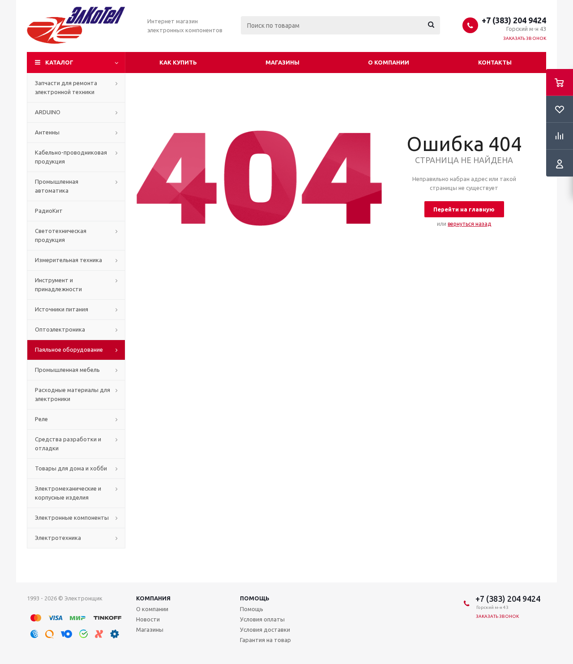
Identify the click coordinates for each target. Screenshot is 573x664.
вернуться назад (469, 224)
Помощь (254, 598)
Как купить (178, 62)
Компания (153, 598)
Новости (148, 619)
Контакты (495, 62)
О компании (388, 62)
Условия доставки (265, 629)
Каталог (59, 62)
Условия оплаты (262, 619)
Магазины (282, 62)
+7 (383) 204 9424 (514, 20)
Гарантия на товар (265, 640)
